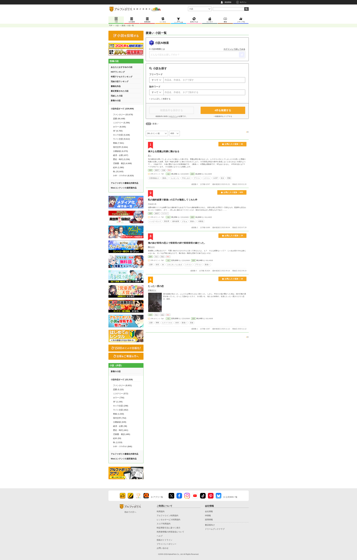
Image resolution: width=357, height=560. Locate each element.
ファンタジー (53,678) (123, 114)
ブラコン (197, 178)
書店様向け (210, 525)
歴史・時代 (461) (120, 430)
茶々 (149, 155)
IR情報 (208, 515)
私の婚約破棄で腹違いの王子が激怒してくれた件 (172, 199)
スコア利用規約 (163, 524)
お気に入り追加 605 (233, 192)
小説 (117, 26)
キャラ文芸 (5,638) (121, 135)
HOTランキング (118, 72)
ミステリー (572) (120, 393)
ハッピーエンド (155, 221)
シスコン (206, 178)
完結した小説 (117, 96)
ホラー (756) (118, 397)
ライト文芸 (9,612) (121, 139)
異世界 (166, 221)
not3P (215, 178)
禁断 (157, 323)
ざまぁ (184, 221)
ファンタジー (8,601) (122, 385)
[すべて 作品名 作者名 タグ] (156, 80)
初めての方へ (130, 512)
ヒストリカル (167, 323)
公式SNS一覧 (231, 497)
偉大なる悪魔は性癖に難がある (163, 151)
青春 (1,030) (118, 414)
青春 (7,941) (118, 143)
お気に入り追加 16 (234, 279)
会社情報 (209, 511)
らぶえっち (175, 178)
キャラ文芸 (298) (120, 406)
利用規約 (161, 511)
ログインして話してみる (234, 49)
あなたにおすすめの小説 (121, 67)
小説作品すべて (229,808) (122, 109)
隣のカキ (151, 247)
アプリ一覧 (158, 497)
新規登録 (228, 2)
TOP (110, 26)
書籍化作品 (116, 86)
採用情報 (209, 519)
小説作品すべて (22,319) (122, 379)
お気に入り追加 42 (234, 144)
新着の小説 (116, 100)
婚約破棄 (175, 221)
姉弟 (177, 323)
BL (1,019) (117, 442)
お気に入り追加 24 (234, 235)
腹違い (164, 178)
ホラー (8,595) (119, 127)
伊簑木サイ (152, 290)
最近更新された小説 (119, 91)
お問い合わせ (162, 548)
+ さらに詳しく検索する (160, 99)
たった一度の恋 (156, 286)
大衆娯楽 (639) (119, 422)
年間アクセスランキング (121, 77)
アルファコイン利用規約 (167, 515)
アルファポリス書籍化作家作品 (124, 183)
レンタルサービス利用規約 (168, 519)
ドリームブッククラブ (215, 529)
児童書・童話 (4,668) (122, 163)
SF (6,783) (118, 131)
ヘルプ (160, 536)
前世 (157, 265)
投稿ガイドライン (164, 540)
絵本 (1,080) (118, 167)
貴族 (191, 323)
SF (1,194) (118, 402)
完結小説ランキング (119, 81)
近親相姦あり (154, 178)
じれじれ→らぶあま (174, 265)
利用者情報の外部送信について (170, 532)
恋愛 (150, 170)
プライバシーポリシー (166, 544)
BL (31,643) (118, 171)
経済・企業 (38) (120, 426)
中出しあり (186, 178)
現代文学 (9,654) (120, 147)
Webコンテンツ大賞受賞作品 (124, 188)
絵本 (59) (117, 438)
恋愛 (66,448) (119, 118)
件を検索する (223, 110)
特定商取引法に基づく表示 (168, 528)
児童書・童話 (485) (121, 434)
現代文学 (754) (119, 418)
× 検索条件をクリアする (223, 116)
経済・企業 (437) (120, 155)
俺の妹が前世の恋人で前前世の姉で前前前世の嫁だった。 (177, 243)
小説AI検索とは (158, 49)
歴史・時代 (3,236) (121, 159)
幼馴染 (200, 221)
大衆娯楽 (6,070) (120, 151)
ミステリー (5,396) (121, 123)
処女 (222, 178)
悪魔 (229, 178)
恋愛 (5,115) (118, 389)
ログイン (243, 2)
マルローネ (152, 204)
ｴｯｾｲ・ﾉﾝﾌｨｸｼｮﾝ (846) (122, 446)
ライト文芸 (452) (120, 410)
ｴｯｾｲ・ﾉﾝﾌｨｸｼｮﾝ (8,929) (123, 175)
